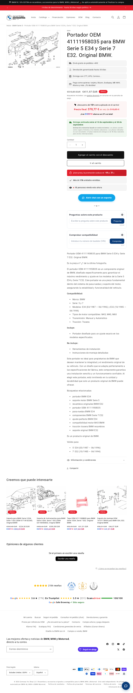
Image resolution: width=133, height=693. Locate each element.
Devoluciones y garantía (97, 617)
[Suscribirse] (50, 649)
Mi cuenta (28, 617)
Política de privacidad (75, 684)
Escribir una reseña (66, 558)
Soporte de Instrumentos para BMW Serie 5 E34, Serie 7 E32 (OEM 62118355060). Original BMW (51, 520)
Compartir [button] (74, 468)
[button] (44, 17)
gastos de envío (93, 95)
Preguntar (118, 221)
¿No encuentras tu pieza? (58, 622)
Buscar (38, 617)
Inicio (8, 26)
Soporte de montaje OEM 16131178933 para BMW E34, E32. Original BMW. (111, 520)
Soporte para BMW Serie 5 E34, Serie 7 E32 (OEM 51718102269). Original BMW (19, 520)
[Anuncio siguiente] (125, 7)
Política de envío (110, 684)
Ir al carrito (95, 163)
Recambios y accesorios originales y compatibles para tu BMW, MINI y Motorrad (67, 682)
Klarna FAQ (31, 627)
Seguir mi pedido (50, 617)
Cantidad (70, 140)
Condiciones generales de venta (67, 627)
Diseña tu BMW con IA (55, 631)
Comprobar (117, 241)
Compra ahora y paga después (96, 622)
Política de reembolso (56, 684)
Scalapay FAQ (45, 627)
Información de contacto (118, 687)
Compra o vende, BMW (77, 631)
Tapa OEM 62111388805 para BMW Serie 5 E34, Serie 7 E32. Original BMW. (81, 520)
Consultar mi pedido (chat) (72, 617)
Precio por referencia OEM (33, 622)
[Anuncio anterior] (7, 7)
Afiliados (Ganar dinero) (94, 627)
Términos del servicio (93, 684)
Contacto (76, 622)
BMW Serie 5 (17, 26)
